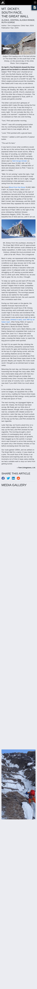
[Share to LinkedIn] (14, 479)
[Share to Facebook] (4, 479)
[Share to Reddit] (19, 479)
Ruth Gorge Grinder (19, 161)
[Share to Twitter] (9, 479)
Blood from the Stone (17, 187)
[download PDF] (35, 8)
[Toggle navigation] (35, 2)
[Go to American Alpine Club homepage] (3, 2)
